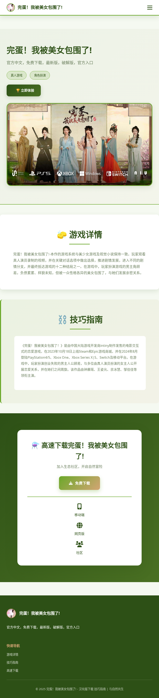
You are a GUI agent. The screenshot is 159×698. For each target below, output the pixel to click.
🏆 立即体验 (25, 90)
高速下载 (12, 670)
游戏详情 (12, 654)
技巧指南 (12, 662)
